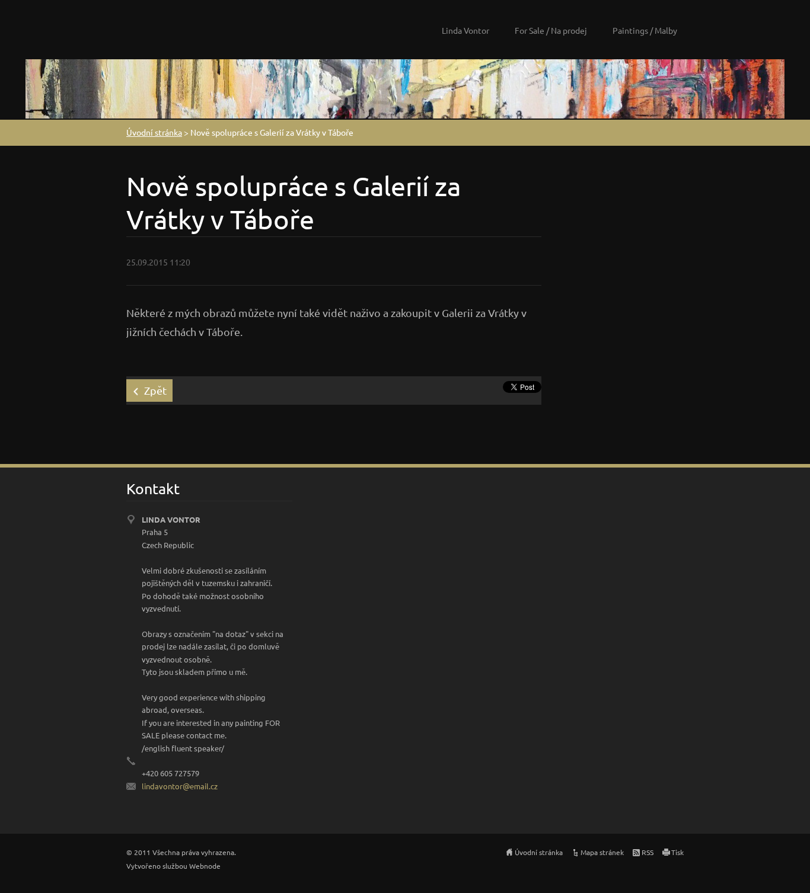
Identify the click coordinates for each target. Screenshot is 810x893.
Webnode (205, 865)
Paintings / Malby (645, 30)
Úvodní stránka (154, 132)
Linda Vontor (465, 30)
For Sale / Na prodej (551, 30)
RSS (647, 852)
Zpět (155, 390)
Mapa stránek (602, 852)
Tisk (677, 852)
